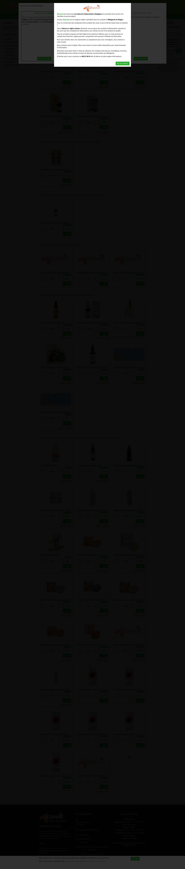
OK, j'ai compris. (122, 63)
